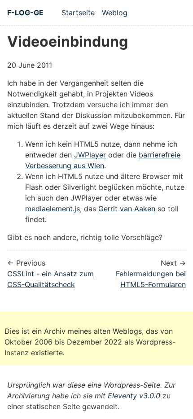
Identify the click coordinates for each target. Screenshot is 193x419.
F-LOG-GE (25, 12)
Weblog (114, 12)
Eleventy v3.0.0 (134, 395)
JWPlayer (90, 154)
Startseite (78, 12)
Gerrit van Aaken (126, 208)
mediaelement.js (52, 208)
